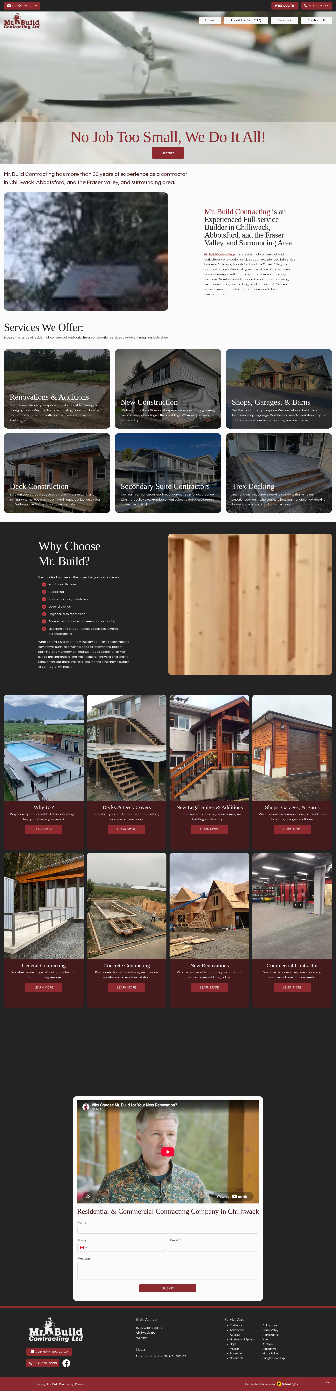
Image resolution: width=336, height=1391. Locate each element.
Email (175, 1240)
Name (81, 1222)
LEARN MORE (43, 829)
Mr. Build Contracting (219, 254)
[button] (284, 20)
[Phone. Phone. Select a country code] (83, 1247)
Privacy (79, 1384)
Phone (81, 1240)
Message (84, 1258)
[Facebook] (66, 1363)
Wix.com (267, 1384)
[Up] (327, 1382)
